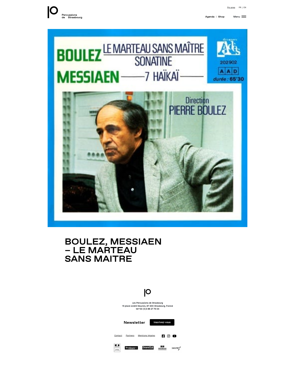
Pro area (231, 7)
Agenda (209, 16)
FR (240, 7)
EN (245, 7)
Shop (221, 16)
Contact (118, 335)
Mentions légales (146, 335)
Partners (130, 335)
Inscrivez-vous (162, 322)
